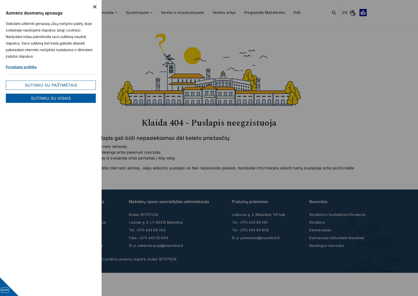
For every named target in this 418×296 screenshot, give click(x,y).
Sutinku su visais (51, 98)
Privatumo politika (21, 67)
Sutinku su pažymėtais (51, 85)
